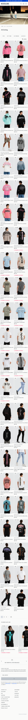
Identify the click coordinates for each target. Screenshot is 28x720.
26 (11, 617)
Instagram (17, 689)
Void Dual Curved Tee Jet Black (7, 539)
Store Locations (5, 700)
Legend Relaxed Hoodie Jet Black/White (21, 130)
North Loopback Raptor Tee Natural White (7, 177)
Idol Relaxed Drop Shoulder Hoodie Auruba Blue (7, 130)
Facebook (17, 693)
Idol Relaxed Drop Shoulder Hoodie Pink (7, 60)
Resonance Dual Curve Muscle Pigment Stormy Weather (21, 515)
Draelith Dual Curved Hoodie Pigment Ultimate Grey (21, 153)
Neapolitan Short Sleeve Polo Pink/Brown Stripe (21, 83)
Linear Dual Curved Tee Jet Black (7, 469)
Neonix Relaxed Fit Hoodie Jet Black (7, 422)
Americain (3, 59)
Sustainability (4, 704)
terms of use (14, 683)
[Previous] (1, 661)
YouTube (16, 695)
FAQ (2, 693)
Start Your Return (5, 697)
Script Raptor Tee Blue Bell (19, 322)
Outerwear (16, 36)
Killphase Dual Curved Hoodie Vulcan (7, 83)
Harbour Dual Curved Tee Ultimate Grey (21, 372)
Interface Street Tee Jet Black (6, 562)
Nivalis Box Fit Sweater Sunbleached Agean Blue (21, 177)
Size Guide (3, 691)
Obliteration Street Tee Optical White (21, 585)
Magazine (17, 697)
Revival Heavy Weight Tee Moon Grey (7, 246)
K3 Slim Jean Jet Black (5, 609)
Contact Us (3, 689)
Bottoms (9, 36)
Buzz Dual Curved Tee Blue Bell (7, 272)
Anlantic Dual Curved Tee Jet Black (21, 246)
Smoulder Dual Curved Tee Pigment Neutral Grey (7, 585)
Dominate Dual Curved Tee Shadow (7, 297)
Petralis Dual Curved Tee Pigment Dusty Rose (7, 492)
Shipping (3, 695)
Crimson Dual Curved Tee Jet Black (21, 422)
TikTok (16, 691)
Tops (3, 36)
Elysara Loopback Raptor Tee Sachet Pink (7, 200)
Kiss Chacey (17, 396)
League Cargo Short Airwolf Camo (7, 153)
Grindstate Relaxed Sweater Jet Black (21, 200)
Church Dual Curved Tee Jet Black (8, 649)
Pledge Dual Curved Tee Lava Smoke (21, 297)
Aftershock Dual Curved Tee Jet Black (7, 107)
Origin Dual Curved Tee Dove (19, 272)
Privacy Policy (4, 708)
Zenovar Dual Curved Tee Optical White (21, 492)
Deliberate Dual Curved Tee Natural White (21, 347)
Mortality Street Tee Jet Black (20, 539)
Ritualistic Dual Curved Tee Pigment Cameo (7, 515)
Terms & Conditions (5, 706)
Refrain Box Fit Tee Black (19, 609)
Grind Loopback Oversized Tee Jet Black (21, 107)
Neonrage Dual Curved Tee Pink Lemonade (21, 60)
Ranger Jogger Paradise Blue (19, 469)
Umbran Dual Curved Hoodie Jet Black (7, 446)
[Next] (26, 661)
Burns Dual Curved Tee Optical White (7, 347)
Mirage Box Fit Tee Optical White (7, 372)
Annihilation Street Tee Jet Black (20, 562)
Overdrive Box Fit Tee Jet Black (20, 223)
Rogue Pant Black (17, 446)
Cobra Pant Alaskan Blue (19, 397)
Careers (3, 702)
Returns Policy (4, 698)
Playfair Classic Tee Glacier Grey (7, 397)
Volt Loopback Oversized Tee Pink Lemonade (7, 223)
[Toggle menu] (25, 3)
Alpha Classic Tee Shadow (6, 322)
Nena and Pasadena (5, 152)
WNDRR (2, 245)
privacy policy (7, 683)
